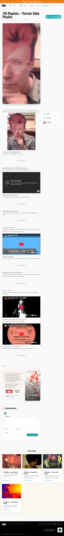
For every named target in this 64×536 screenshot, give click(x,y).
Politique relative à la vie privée (18, 534)
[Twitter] (58, 524)
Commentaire (8, 416)
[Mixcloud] (52, 524)
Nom (6, 428)
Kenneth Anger (27, 258)
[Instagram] (40, 524)
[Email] (61, 524)
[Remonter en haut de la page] (61, 528)
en (58, 5)
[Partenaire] (60, 530)
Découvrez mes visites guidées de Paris (32, 1)
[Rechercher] (62, 6)
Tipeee (14, 387)
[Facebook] (46, 524)
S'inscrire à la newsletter (49, 530)
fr (56, 5)
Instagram (14, 381)
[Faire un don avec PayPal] (8, 396)
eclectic (7, 366)
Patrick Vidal (5, 110)
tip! (9, 391)
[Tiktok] (43, 524)
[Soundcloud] (49, 524)
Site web (6, 432)
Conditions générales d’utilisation (7, 534)
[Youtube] (55, 524)
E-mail (17, 428)
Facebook (9, 381)
